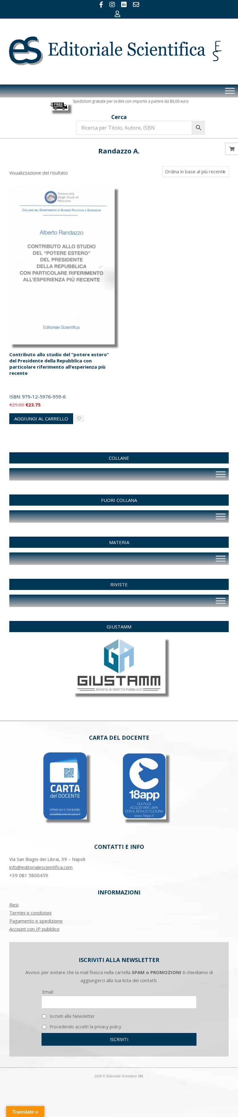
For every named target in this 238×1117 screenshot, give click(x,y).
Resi (14, 905)
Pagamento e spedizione (36, 921)
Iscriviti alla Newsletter (71, 1016)
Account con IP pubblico (34, 929)
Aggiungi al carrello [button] (41, 418)
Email (47, 992)
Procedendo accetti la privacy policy (84, 1027)
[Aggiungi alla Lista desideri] (79, 418)
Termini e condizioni (30, 913)
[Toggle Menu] (230, 91)
